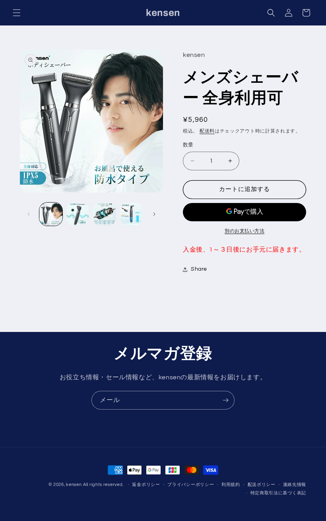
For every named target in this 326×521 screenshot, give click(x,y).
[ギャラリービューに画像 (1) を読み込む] (50, 214)
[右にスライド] (154, 214)
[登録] (225, 400)
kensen (74, 484)
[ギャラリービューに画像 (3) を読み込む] (104, 214)
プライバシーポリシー (190, 484)
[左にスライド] (28, 214)
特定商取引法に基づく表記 (278, 493)
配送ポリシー (262, 484)
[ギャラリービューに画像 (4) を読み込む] (131, 214)
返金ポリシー (146, 484)
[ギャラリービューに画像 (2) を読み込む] (77, 214)
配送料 (207, 131)
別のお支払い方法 (244, 231)
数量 (188, 145)
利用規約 (230, 484)
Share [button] (199, 269)
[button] (16, 12)
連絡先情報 (295, 484)
